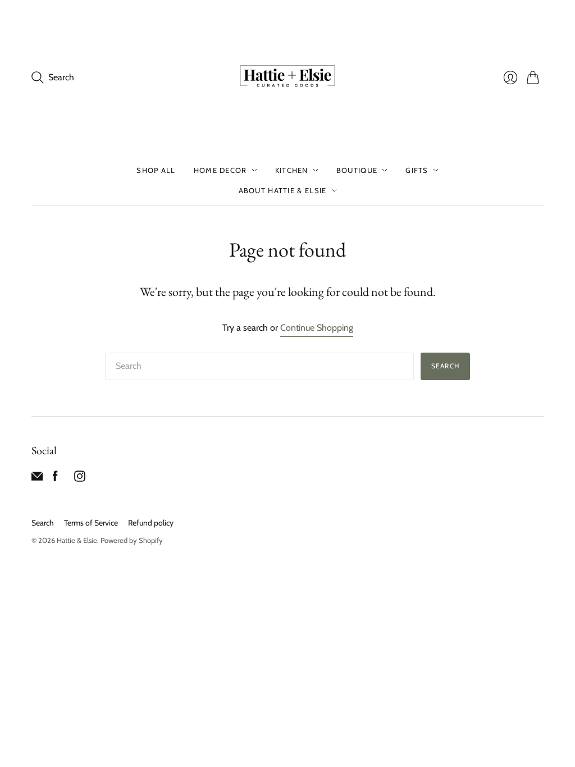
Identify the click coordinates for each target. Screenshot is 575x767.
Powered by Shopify (132, 540)
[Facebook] (55, 478)
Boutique (356, 170)
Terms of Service (91, 523)
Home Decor (220, 170)
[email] (37, 478)
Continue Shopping (316, 327)
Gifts (416, 170)
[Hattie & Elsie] (287, 77)
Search (445, 366)
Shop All (155, 170)
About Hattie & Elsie (283, 190)
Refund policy (151, 523)
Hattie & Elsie (77, 540)
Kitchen (291, 170)
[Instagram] (79, 478)
